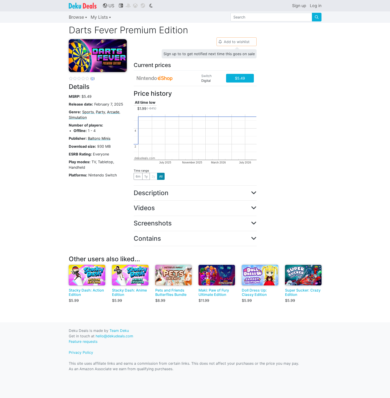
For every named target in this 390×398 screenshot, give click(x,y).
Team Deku (119, 330)
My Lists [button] (100, 17)
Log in (315, 5)
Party (100, 112)
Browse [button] (77, 17)
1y (146, 176)
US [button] (108, 5)
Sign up (299, 5)
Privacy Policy (81, 352)
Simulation (78, 117)
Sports (88, 112)
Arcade (113, 112)
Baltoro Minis (99, 138)
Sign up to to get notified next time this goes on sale (209, 54)
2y (153, 176)
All (161, 176)
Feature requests (83, 341)
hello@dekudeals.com (114, 336)
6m (138, 176)
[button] (82, 78)
